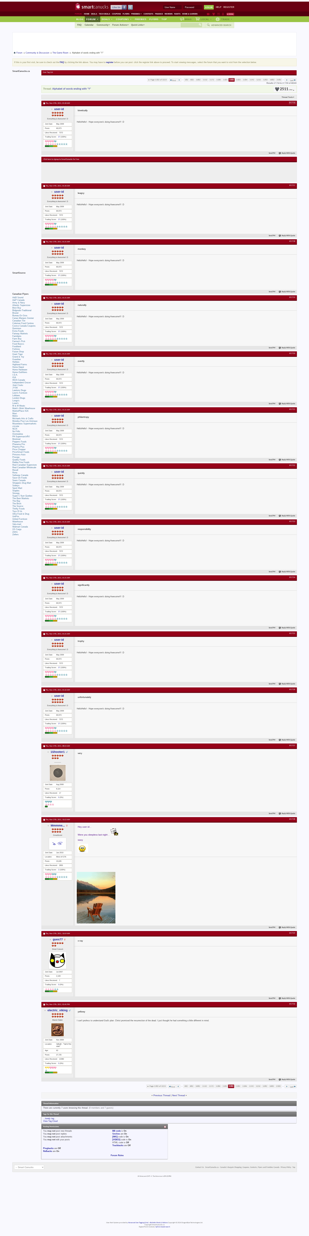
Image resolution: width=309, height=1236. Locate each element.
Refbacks (47, 1151)
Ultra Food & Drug (20, 514)
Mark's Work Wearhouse (23, 408)
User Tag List (48, 72)
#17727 (292, 746)
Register (228, 7)
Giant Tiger (17, 354)
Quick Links (137, 25)
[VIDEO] (116, 1139)
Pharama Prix (18, 444)
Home (86, 14)
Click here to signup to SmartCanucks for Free (61, 159)
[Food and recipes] (218, 14)
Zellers (15, 534)
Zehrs (15, 532)
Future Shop (18, 351)
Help (218, 7)
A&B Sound (17, 297)
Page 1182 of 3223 (158, 80)
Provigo (15, 457)
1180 (218, 80)
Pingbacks (48, 1148)
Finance (159, 14)
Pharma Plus (18, 447)
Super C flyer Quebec (22, 496)
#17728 (292, 819)
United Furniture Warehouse (19, 520)
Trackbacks (117, 1145)
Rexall (15, 470)
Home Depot (18, 367)
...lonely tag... (49, 1118)
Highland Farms (19, 364)
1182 (231, 80)
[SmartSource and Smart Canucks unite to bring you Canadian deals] (25, 280)
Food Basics (18, 344)
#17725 (292, 633)
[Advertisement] (102, 172)
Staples (15, 490)
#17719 (292, 297)
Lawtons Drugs (19, 390)
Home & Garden (189, 14)
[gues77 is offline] (57, 960)
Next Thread (178, 1095)
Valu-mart (16, 524)
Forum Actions (119, 25)
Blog (79, 19)
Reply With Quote (288, 153)
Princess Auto (18, 454)
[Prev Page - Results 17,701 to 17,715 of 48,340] (179, 80)
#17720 (292, 353)
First (174, 80)
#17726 (292, 689)
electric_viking (57, 1010)
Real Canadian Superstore (24, 465)
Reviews (169, 14)
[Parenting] (223, 14)
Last (291, 80)
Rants (177, 14)
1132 (205, 80)
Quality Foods (18, 460)
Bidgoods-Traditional (21, 310)
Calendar (89, 25)
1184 (245, 80)
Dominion (16, 328)
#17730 (292, 1004)
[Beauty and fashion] (213, 14)
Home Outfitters (19, 372)
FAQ (79, 25)
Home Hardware (19, 369)
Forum (92, 19)
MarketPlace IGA (20, 411)
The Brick (16, 503)
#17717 (292, 185)
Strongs (16, 493)
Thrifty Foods (18, 508)
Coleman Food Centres (23, 323)
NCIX (14, 429)
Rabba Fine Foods (20, 462)
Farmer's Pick (18, 341)
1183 (238, 80)
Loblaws (16, 395)
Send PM (272, 153)
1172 (212, 80)
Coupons (116, 14)
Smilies (116, 1134)
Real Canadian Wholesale (24, 467)
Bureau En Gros (19, 315)
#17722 (292, 465)
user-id (59, 109)
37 (59, 137)
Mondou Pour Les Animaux (24, 421)
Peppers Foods (19, 441)
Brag (188, 19)
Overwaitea (17, 434)
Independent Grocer (21, 382)
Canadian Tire (18, 320)
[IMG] (115, 1136)
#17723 (292, 521)
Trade (226, 19)
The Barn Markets (20, 498)
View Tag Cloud (50, 1121)
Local (206, 19)
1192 (252, 80)
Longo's (15, 400)
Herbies (15, 362)
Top (164, 19)
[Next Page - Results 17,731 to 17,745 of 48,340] (287, 80)
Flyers (126, 14)
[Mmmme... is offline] (57, 844)
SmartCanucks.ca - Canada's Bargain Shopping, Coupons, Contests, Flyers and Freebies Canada (242, 1167)
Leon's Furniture (19, 393)
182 (186, 80)
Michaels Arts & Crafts (22, 418)
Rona (14, 472)
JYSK (15, 387)
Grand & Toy (18, 357)
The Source (17, 506)
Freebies (136, 14)
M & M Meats (18, 406)
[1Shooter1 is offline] (57, 773)
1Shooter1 (58, 751)
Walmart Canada (20, 527)
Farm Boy (17, 339)
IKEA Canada (18, 380)
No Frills (16, 431)
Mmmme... (58, 825)
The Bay (16, 501)
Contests (148, 14)
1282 (265, 80)
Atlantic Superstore (21, 305)
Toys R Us (17, 511)
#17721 (292, 409)
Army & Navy (18, 302)
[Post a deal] (230, 14)
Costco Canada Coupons (24, 326)
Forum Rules (117, 1155)
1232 (258, 80)
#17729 (292, 933)
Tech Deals (104, 14)
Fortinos (16, 349)
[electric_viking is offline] (57, 1030)
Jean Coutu (17, 385)
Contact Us (199, 1167)
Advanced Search (221, 25)
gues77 (58, 939)
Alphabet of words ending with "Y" (71, 88)
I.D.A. (15, 375)
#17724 (292, 577)
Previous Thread (161, 1095)
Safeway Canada (20, 475)
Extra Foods (18, 331)
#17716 (292, 103)
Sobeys (15, 485)
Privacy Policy (286, 1167)
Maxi (14, 413)
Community (102, 25)
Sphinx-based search (162, 1227)
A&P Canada (18, 300)
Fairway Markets (20, 333)
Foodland (16, 346)
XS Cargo (16, 529)
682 (192, 80)
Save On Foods (19, 478)
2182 (279, 80)
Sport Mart (17, 488)
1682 (272, 80)
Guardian (16, 359)
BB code (116, 1131)
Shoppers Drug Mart (21, 483)
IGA (14, 377)
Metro (15, 416)
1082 (198, 80)
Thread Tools (287, 97)
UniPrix (15, 516)
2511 (286, 89)
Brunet (15, 313)
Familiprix (16, 336)
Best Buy (16, 308)
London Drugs (18, 398)
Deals (94, 14)
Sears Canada (19, 480)
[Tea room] (208, 14)
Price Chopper (19, 449)
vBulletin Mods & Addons (159, 1223)
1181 (225, 80)
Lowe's (15, 403)
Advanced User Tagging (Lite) (138, 1223)
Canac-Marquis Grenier (23, 318)
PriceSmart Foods (20, 452)
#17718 (292, 241)
